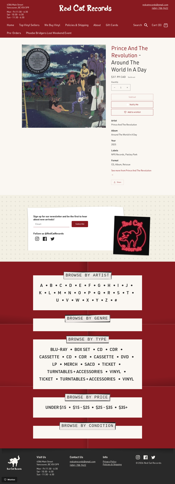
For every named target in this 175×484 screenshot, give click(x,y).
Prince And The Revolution (129, 51)
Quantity (114, 82)
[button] (142, 26)
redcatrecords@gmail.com (155, 4)
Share (119, 182)
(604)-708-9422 (160, 8)
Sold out (132, 97)
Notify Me (134, 104)
